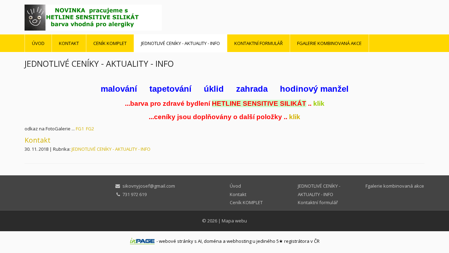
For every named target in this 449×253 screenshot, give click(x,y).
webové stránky (176, 241)
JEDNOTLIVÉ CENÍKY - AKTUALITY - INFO (180, 43)
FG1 (80, 128)
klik (318, 103)
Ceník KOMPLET (110, 43)
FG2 (90, 128)
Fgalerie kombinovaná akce (329, 43)
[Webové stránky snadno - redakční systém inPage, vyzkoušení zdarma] (142, 241)
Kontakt (69, 43)
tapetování (170, 88)
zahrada (252, 88)
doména (213, 241)
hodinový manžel (314, 88)
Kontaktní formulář (258, 43)
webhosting (239, 241)
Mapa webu (234, 221)
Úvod (38, 43)
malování (119, 88)
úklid (214, 88)
